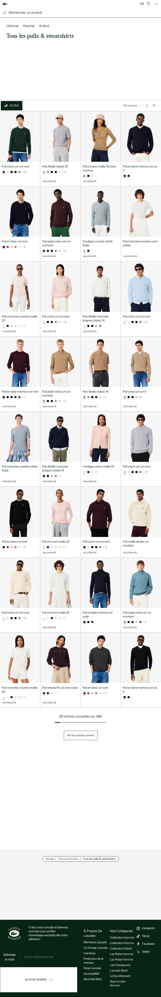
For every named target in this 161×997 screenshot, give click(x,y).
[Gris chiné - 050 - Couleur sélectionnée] (84, 693)
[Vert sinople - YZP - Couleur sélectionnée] (4, 172)
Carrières (89, 953)
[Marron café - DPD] (19, 397)
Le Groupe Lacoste (96, 948)
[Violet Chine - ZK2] (8, 247)
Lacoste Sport (119, 970)
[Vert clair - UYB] (140, 397)
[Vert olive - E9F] (140, 622)
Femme (29, 26)
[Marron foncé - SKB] (92, 622)
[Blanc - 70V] (92, 176)
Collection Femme (122, 943)
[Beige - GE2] (48, 172)
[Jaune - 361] (52, 693)
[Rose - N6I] (8, 172)
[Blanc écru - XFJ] (19, 247)
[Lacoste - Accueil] (5, 4)
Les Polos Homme (121, 954)
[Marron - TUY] (15, 247)
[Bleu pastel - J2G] (60, 172)
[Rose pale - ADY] (15, 326)
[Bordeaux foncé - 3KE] (88, 176)
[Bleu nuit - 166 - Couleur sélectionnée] (125, 176)
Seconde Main (93, 979)
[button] (148, 3)
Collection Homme (122, 937)
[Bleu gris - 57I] (19, 172)
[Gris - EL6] (15, 397)
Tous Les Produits (68, 859)
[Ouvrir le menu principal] (156, 4)
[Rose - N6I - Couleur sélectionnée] (4, 326)
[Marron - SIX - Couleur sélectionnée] (44, 401)
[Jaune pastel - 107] (19, 326)
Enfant (44, 26)
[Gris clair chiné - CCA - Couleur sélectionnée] (44, 172)
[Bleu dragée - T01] (60, 251)
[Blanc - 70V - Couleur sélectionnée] (84, 326)
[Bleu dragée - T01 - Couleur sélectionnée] (125, 322)
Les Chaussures (120, 965)
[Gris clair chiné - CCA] (96, 326)
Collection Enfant (121, 948)
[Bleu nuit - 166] (15, 172)
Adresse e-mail (10, 957)
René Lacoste (92, 968)
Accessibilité (91, 973)
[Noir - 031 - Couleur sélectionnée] (4, 547)
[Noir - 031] (12, 172)
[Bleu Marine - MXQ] (88, 251)
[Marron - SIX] (100, 326)
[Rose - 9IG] (12, 247)
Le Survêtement (120, 976)
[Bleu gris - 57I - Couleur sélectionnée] (125, 622)
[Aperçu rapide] (35, 157)
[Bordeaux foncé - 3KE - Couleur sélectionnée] (44, 251)
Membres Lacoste (95, 942)
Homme (12, 26)
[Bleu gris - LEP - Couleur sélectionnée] (84, 251)
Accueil (50, 859)
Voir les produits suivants (80, 735)
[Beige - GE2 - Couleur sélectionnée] (84, 176)
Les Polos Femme (121, 959)
